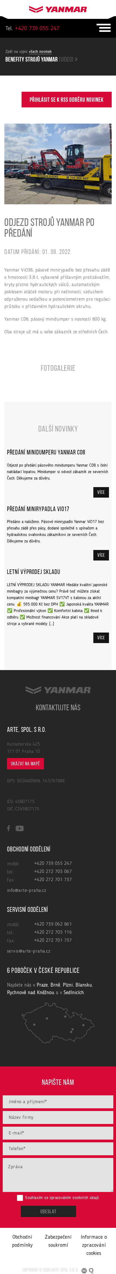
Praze (42, 985)
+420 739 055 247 (32, 29)
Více (101, 492)
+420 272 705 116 (53, 932)
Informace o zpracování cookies (94, 1245)
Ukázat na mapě (25, 764)
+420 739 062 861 (53, 924)
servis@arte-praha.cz (28, 951)
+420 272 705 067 (53, 871)
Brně (55, 985)
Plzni (68, 985)
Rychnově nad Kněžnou (30, 993)
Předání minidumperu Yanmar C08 (46, 453)
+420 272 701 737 (53, 879)
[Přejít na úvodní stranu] (58, 8)
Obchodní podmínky (22, 1241)
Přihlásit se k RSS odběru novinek (67, 100)
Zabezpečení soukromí (58, 1241)
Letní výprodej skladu (33, 572)
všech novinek (40, 52)
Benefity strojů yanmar (39, 60)
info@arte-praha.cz (26, 890)
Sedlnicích (74, 993)
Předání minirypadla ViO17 (38, 509)
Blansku (84, 985)
